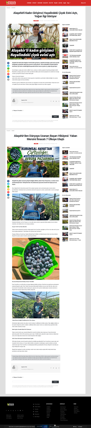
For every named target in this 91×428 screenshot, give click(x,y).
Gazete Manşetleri (64, 420)
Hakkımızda (8, 415)
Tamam (80, 426)
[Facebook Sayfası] (7, 410)
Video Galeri (37, 406)
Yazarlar (36, 409)
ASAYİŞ (60, 3)
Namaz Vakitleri (63, 409)
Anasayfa (8, 7)
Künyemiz (37, 414)
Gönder (55, 116)
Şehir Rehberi (63, 418)
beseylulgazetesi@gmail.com (27, 102)
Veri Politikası (9, 418)
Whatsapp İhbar (20, 416)
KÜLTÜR (51, 3)
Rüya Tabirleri (76, 411)
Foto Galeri (37, 404)
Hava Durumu (63, 406)
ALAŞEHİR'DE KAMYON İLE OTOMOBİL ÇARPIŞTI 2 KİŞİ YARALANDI (75, 62)
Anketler (75, 408)
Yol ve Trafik (62, 408)
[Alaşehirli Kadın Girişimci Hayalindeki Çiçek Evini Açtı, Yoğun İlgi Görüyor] (33, 41)
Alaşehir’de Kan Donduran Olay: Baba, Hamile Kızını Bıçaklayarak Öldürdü (74, 77)
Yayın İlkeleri (8, 416)
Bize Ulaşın (37, 416)
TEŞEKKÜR (71, 45)
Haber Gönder (20, 418)
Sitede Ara (76, 406)
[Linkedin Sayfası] (16, 410)
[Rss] (18, 410)
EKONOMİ (40, 3)
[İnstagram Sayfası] (11, 410)
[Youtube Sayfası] (14, 410)
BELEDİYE (45, 3)
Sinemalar (62, 415)
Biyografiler (76, 409)
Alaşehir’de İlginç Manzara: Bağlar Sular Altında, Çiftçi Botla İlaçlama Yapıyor (75, 99)
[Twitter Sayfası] (9, 410)
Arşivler (36, 411)
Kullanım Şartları (20, 415)
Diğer (68, 3)
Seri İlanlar (62, 417)
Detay (75, 426)
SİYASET (34, 3)
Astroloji (75, 412)
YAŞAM (55, 3)
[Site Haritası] (21, 410)
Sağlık (64, 3)
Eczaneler (62, 411)
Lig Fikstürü (62, 412)
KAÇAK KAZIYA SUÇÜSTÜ (74, 87)
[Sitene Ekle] (23, 410)
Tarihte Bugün (63, 414)
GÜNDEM (29, 3)
